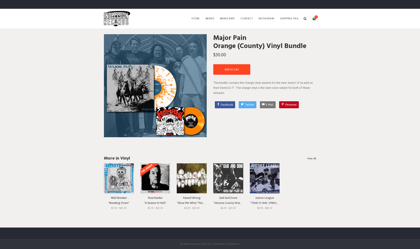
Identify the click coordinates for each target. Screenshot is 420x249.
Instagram (266, 19)
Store (195, 19)
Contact (246, 19)
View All (311, 158)
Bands (210, 19)
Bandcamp (227, 19)
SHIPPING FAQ (289, 19)
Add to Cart (232, 69)
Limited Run (233, 243)
